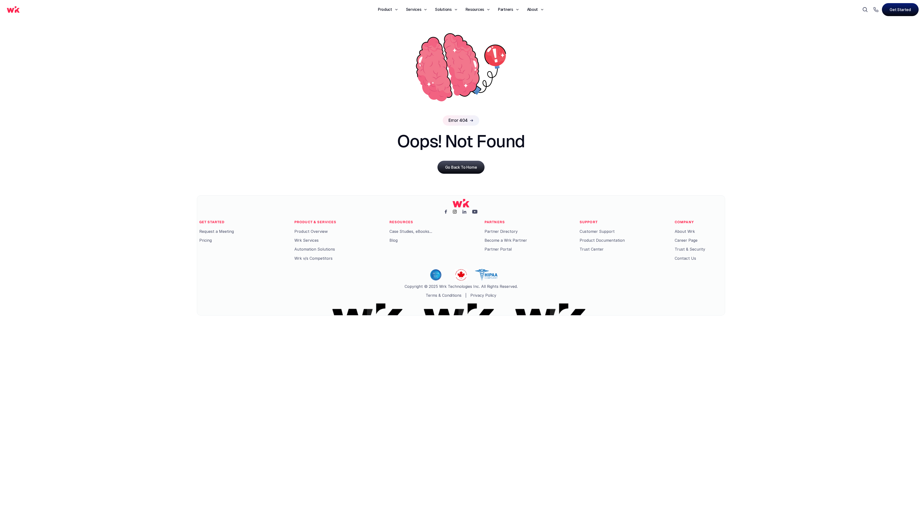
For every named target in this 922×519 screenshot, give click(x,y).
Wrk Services (306, 240)
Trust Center (592, 249)
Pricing (205, 240)
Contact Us (685, 258)
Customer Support (597, 231)
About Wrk (685, 231)
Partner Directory (501, 231)
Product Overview (311, 231)
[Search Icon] (865, 9)
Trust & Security (690, 249)
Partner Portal (498, 249)
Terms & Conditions (443, 295)
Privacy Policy (483, 295)
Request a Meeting (216, 231)
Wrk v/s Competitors (313, 258)
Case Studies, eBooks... (410, 231)
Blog (393, 240)
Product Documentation (602, 240)
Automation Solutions (314, 249)
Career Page (686, 240)
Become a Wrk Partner (506, 240)
